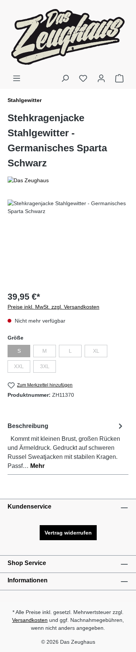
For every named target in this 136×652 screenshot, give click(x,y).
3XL (48, 367)
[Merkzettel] (83, 78)
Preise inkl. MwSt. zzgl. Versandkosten (53, 307)
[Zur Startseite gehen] (68, 37)
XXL (22, 367)
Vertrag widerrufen (68, 533)
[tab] (66, 445)
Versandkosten (30, 620)
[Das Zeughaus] (68, 180)
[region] (68, 242)
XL (100, 352)
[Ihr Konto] (101, 78)
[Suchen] (65, 78)
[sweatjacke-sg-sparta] (68, 242)
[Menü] (17, 78)
